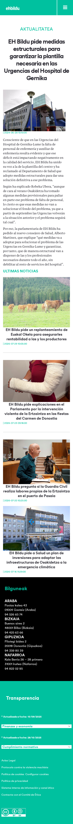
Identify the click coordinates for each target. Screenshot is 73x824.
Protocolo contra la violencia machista (24, 767)
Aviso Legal (8, 760)
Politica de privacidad (14, 780)
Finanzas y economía (17, 726)
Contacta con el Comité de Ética (21, 794)
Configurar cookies (37, 774)
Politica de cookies (12, 774)
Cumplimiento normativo (20, 747)
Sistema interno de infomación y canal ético (27, 787)
